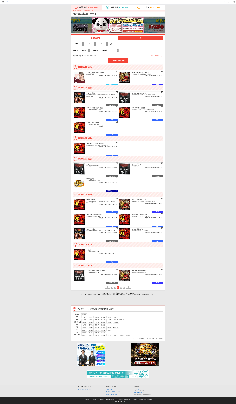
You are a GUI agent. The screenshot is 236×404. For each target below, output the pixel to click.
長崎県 (97, 335)
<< (106, 287)
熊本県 (103, 335)
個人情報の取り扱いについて (113, 391)
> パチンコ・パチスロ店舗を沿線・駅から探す (148, 338)
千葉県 (109, 320)
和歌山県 (115, 327)
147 (121, 287)
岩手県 (91, 317)
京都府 (91, 327)
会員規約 (102, 399)
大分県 (109, 335)
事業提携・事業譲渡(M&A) (139, 399)
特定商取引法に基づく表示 (124, 399)
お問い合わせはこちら (111, 394)
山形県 (109, 317)
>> (130, 287)
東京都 (116, 320)
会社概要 (87, 399)
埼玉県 (103, 320)
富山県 (91, 322)
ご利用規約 (109, 389)
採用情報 (149, 399)
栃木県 (91, 320)
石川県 (97, 322)
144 (112, 287)
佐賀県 (91, 335)
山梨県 (109, 322)
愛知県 (97, 325)
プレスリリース (94, 399)
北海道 (84, 314)
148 (124, 287)
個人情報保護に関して (111, 399)
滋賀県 (84, 327)
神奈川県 (122, 320)
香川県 (91, 332)
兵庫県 (103, 327)
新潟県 (84, 322)
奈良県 (109, 327)
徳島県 (84, 332)
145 (115, 287)
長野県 (116, 322)
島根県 (91, 330)
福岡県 (84, 335)
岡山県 (97, 330)
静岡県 (91, 325)
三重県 (103, 325)
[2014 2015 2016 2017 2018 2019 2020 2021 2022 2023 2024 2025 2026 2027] (78, 44)
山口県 (109, 330)
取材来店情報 (95, 38)
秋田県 (103, 317)
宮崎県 (116, 335)
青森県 (84, 317)
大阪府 (97, 327)
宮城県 (97, 317)
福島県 (116, 317)
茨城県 (84, 320)
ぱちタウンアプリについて (85, 389)
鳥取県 (84, 330)
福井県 (103, 322)
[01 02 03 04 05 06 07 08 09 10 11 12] (91, 44)
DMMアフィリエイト (139, 392)
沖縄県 (128, 335)
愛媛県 (97, 332)
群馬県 (97, 320)
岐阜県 (84, 325)
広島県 (103, 330)
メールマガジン (138, 389)
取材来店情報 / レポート (89, 10)
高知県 (103, 332)
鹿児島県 (122, 335)
